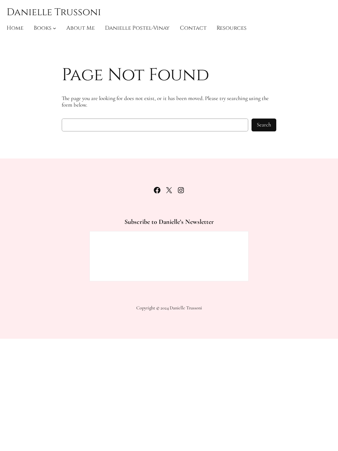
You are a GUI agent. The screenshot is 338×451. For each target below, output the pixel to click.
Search (264, 124)
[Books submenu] (54, 28)
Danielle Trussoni (54, 12)
